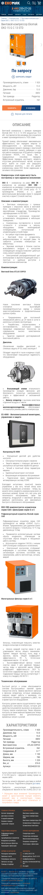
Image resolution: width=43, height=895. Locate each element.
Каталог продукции (7, 813)
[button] (19, 63)
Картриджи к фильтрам (8, 846)
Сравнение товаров (7, 824)
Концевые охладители (30, 841)
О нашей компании (7, 818)
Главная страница (8, 810)
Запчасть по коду (7, 862)
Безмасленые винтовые (30, 825)
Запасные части (6, 856)
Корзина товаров (6, 821)
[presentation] (1, 44)
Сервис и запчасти (8, 851)
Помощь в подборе (7, 864)
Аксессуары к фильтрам (30, 844)
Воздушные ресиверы (8, 840)
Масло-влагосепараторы (31, 839)
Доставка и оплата (7, 816)
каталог (10, 14)
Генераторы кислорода (30, 836)
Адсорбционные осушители (10, 838)
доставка (39, 14)
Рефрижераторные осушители (7, 834)
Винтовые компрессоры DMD (30, 817)
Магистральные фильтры (9, 843)
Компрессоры (28, 810)
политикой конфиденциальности (15, 884)
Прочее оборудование (31, 831)
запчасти (18, 14)
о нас (24, 14)
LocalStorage (14, 892)
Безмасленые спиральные (31, 823)
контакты (31, 14)
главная (3, 14)
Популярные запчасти (8, 859)
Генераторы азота (29, 833)
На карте (25, 866)
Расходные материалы (8, 854)
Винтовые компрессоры (30, 813)
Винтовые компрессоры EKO (32, 820)
